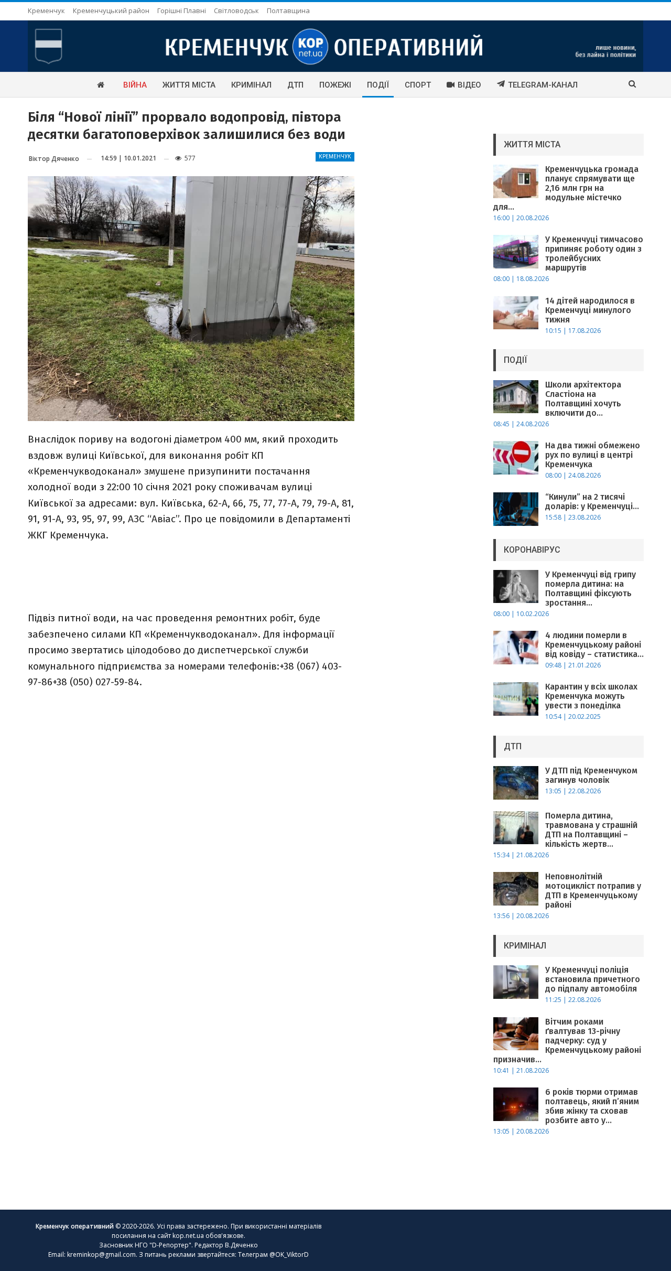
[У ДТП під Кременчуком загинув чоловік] (515, 783)
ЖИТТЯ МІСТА (189, 85)
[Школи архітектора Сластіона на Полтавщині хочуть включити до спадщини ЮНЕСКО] (515, 397)
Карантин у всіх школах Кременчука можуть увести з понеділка (591, 696)
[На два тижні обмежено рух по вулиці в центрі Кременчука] (515, 458)
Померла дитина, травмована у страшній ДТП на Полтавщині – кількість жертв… (591, 830)
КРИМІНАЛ (251, 85)
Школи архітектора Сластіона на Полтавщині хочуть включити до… (583, 399)
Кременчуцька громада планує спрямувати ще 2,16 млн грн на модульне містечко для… (565, 188)
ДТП (295, 85)
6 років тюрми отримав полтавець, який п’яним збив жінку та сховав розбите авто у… (592, 1106)
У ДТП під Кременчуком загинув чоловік (591, 775)
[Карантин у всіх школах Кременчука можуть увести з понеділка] (515, 699)
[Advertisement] (190, 575)
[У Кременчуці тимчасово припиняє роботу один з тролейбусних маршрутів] (515, 251)
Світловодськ (236, 10)
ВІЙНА (135, 85)
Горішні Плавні (181, 10)
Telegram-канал (543, 85)
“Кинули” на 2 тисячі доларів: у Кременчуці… (592, 501)
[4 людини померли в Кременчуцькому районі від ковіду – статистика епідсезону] (515, 647)
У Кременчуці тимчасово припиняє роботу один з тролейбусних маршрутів (594, 253)
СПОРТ (418, 85)
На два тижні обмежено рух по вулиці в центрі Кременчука (592, 454)
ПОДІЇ (378, 85)
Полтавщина (288, 10)
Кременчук (46, 10)
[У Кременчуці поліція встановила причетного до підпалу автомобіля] (515, 982)
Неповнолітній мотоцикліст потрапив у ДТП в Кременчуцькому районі (593, 890)
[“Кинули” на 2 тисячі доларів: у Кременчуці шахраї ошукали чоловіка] (515, 509)
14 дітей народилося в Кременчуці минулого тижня (590, 310)
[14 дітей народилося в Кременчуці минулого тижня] (515, 313)
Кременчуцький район (111, 10)
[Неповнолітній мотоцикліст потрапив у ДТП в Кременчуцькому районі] (515, 889)
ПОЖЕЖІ (335, 85)
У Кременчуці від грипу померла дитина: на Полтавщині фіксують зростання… (590, 588)
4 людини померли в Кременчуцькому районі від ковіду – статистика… (594, 644)
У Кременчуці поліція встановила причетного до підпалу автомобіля (592, 979)
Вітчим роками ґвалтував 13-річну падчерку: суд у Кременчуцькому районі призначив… (567, 1040)
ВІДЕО (469, 85)
